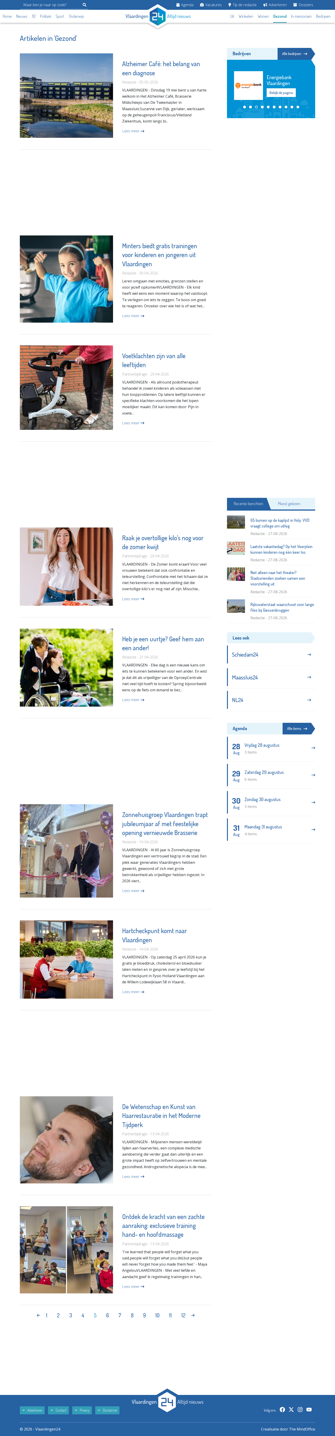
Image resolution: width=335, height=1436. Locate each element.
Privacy (84, 1410)
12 (183, 1315)
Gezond (280, 16)
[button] (244, 107)
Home (7, 16)
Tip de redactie (244, 4)
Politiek (45, 16)
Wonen (263, 16)
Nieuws (21, 16)
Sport (60, 16)
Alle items (294, 728)
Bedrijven (323, 16)
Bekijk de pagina (281, 89)
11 (170, 1315)
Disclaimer (109, 1410)
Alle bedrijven (291, 53)
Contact (61, 1410)
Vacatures (213, 4)
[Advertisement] (115, 193)
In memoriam (301, 16)
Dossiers (305, 4)
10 (157, 1315)
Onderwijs (76, 16)
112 (34, 16)
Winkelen (246, 16)
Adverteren (277, 4)
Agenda (186, 4)
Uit (232, 16)
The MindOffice (302, 1429)
